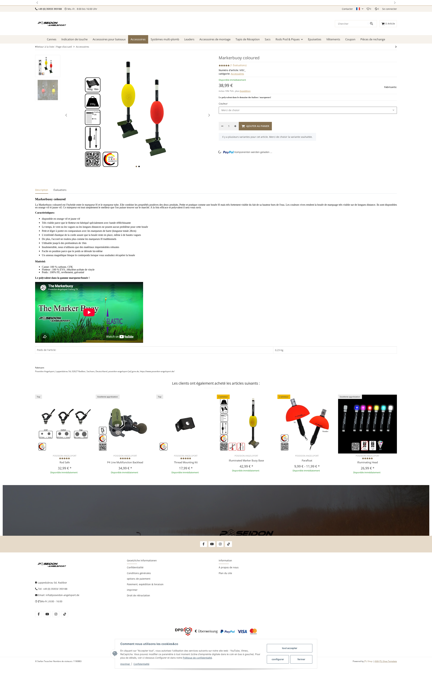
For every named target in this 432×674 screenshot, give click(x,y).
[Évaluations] (64, 458)
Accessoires (237, 73)
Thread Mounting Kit (186, 462)
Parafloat (307, 460)
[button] (37, 2)
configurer (278, 659)
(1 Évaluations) (238, 65)
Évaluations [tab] (59, 189)
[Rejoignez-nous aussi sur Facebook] (203, 544)
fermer (301, 659)
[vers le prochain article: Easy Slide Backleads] (396, 46)
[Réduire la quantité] (222, 126)
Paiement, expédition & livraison (145, 584)
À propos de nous (229, 567)
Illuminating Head (367, 462)
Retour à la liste (45, 46)
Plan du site (225, 573)
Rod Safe (65, 462)
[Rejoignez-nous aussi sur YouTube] (211, 544)
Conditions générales (139, 573)
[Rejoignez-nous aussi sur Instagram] (220, 544)
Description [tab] (41, 189)
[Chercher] (372, 24)
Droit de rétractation (138, 595)
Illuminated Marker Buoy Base (246, 460)
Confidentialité (141, 664)
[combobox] (308, 110)
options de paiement (138, 578)
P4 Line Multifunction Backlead (125, 462)
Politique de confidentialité (197, 657)
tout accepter (289, 648)
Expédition (245, 91)
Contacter (347, 8)
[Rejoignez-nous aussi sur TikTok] (228, 544)
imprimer (125, 664)
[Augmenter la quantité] (235, 126)
